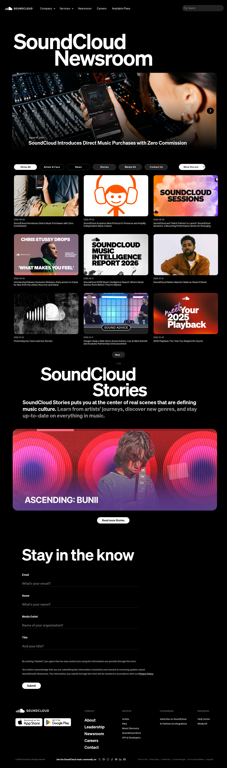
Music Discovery (130, 728)
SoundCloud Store (131, 733)
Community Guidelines (195, 759)
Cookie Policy (166, 759)
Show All (25, 167)
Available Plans (121, 8)
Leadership (94, 727)
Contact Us (156, 167)
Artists (125, 719)
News (78, 167)
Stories (104, 167)
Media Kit (130, 167)
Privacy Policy (145, 674)
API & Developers (131, 737)
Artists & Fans (52, 167)
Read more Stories (113, 520)
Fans (124, 724)
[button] (47, 8)
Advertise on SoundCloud (173, 719)
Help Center (204, 719)
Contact (91, 747)
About (90, 720)
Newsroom (85, 8)
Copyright (209, 759)
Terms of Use (143, 759)
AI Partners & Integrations (173, 724)
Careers (102, 8)
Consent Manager (179, 759)
